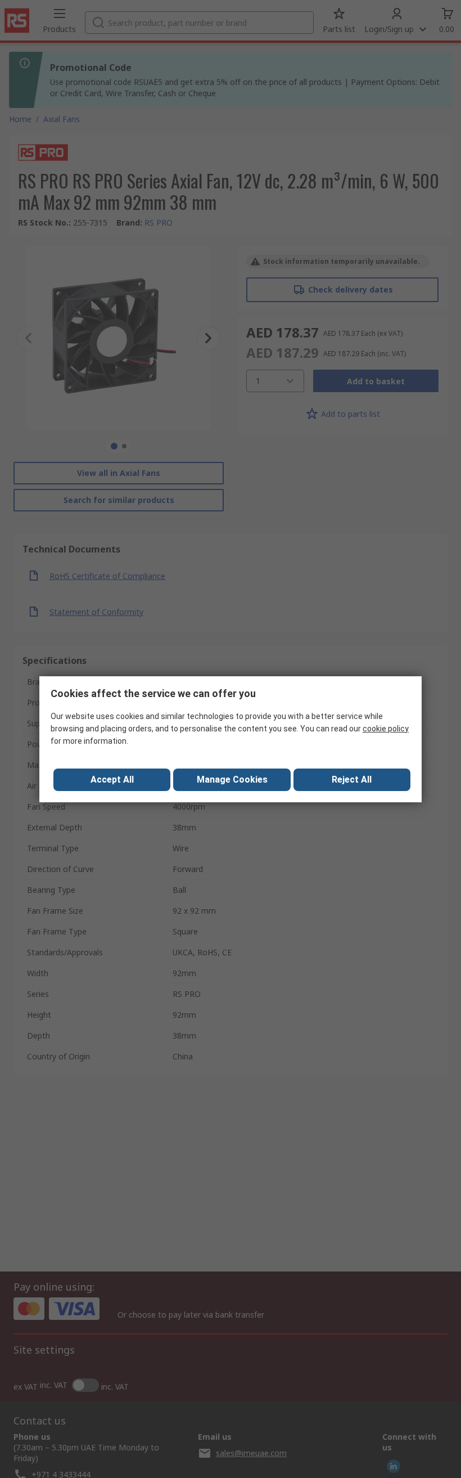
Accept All (112, 779)
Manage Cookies (232, 779)
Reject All (352, 779)
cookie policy (386, 728)
